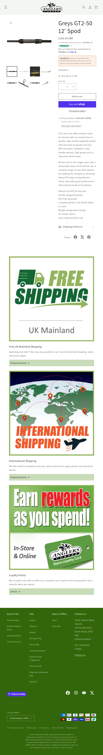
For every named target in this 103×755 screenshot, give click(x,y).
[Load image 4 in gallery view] (46, 71)
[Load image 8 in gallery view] (46, 83)
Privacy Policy (13, 620)
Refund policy (32, 728)
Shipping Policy (14, 635)
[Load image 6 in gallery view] (23, 83)
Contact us (80, 654)
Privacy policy (44, 728)
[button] (6, 7)
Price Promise (36, 666)
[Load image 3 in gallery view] (35, 71)
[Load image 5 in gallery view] (12, 83)
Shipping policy (72, 728)
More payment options (77, 111)
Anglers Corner (18, 728)
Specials (33, 681)
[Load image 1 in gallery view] (12, 71)
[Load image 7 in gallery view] (35, 83)
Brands (33, 632)
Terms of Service (14, 641)
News (54, 620)
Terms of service (58, 728)
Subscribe (56, 626)
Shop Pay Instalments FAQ (39, 674)
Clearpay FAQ (35, 638)
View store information (71, 125)
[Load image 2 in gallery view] (23, 71)
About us (33, 626)
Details (13, 591)
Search (33, 620)
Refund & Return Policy (14, 628)
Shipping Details (18, 362)
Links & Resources (37, 650)
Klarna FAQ (34, 644)
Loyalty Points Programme (36, 658)
